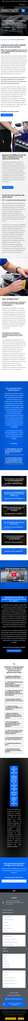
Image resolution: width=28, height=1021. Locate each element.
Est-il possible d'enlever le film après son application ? (13, 738)
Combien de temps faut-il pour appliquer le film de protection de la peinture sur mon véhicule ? (14, 693)
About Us (6, 961)
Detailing (6, 922)
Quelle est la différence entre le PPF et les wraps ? (13, 677)
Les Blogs (6, 974)
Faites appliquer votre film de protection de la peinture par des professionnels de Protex (14, 451)
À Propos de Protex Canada (9, 977)
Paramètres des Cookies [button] (10, 1018)
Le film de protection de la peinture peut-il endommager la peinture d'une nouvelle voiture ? (14, 684)
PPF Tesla (6, 931)
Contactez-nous (7, 972)
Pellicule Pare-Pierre (8, 936)
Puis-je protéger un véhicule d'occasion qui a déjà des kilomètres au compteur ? (12, 724)
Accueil (2, 39)
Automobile (7, 39)
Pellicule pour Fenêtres (8, 945)
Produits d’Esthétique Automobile (11, 942)
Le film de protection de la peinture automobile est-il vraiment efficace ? (14, 732)
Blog (5, 958)
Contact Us (6, 955)
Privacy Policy (7, 964)
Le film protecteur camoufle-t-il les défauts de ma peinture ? (13, 707)
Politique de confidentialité (9, 980)
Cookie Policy (7, 966)
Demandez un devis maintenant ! (14, 483)
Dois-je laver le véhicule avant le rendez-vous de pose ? (14, 700)
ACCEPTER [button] (21, 1018)
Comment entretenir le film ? (13, 744)
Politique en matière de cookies (10, 983)
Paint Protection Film (8, 916)
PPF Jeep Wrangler (8, 928)
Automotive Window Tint (9, 919)
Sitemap (5, 986)
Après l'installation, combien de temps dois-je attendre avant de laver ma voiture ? (13, 715)
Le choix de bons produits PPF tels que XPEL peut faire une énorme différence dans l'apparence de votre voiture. (14, 460)
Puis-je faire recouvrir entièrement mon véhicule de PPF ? (13, 750)
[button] (23, 10)
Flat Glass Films (7, 925)
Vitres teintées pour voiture (9, 939)
